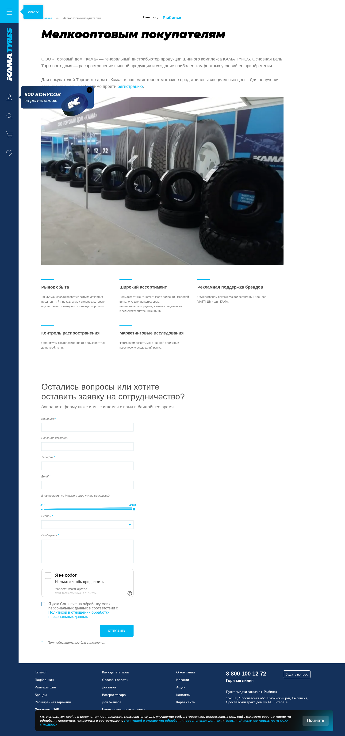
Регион (46, 516)
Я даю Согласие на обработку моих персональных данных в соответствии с (83, 610)
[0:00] (41, 509)
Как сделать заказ (115, 672)
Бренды (41, 695)
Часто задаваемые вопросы (123, 709)
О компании (185, 672)
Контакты (183, 695)
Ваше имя (48, 419)
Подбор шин (44, 680)
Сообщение (49, 535)
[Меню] (9, 11)
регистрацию (130, 86)
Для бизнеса (111, 702)
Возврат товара (114, 695)
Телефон (47, 457)
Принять (315, 720)
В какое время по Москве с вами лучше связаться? (75, 495)
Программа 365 (47, 709)
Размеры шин (45, 687)
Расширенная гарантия (53, 702)
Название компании (54, 438)
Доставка (109, 687)
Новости (182, 680)
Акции (180, 687)
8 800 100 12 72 (246, 673)
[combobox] (87, 524)
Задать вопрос (297, 674)
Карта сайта (185, 702)
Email (45, 476)
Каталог (41, 672)
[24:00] (134, 509)
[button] (89, 90)
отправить (117, 630)
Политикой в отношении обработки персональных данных (79, 614)
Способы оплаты (115, 680)
